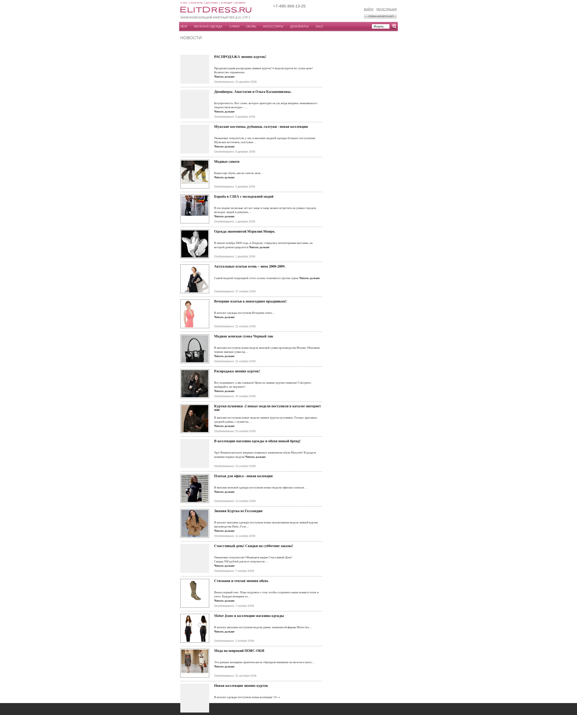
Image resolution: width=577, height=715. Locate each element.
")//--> (276, 697)
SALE (319, 26)
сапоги (249, 173)
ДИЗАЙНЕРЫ (299, 26)
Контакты (196, 3)
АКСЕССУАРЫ (273, 26)
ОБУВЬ (251, 26)
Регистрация (386, 9)
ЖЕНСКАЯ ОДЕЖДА (208, 26)
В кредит (226, 3)
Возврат (240, 3)
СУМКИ (234, 26)
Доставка (212, 3)
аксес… (310, 662)
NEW (183, 26)
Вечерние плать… (263, 313)
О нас (184, 3)
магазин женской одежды (233, 487)
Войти (368, 9)
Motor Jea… (304, 627)
